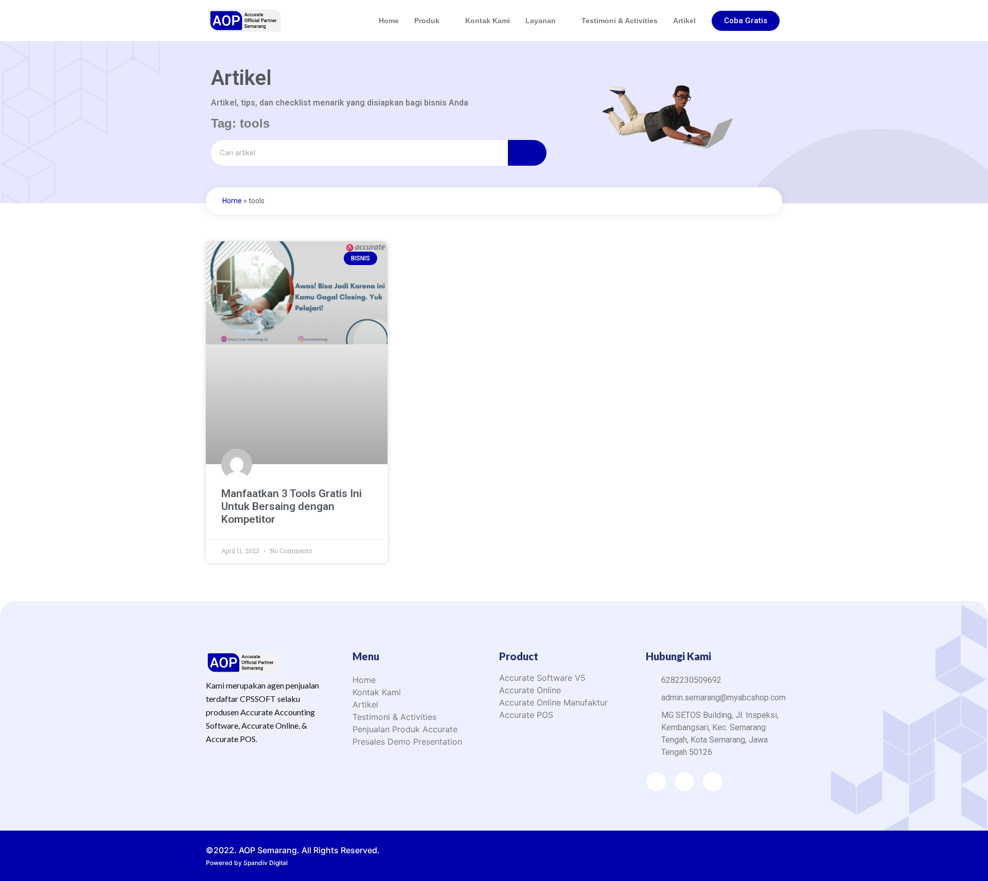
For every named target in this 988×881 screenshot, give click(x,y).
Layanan (540, 20)
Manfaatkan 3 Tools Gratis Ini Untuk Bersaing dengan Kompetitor (291, 506)
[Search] (527, 153)
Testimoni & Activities (619, 20)
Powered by (247, 863)
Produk (426, 20)
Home (389, 20)
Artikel (684, 20)
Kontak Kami (487, 20)
